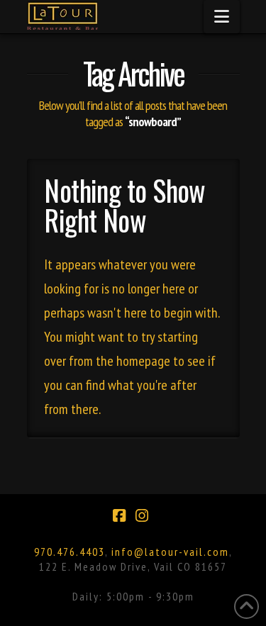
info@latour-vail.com (170, 551)
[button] (222, 16)
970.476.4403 (69, 551)
